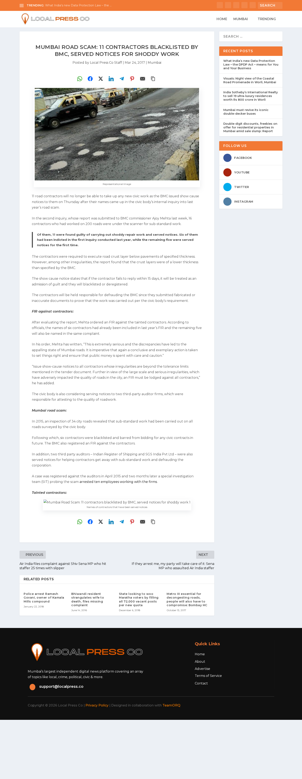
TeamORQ (171, 705)
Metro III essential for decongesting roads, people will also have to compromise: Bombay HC (187, 599)
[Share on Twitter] (100, 78)
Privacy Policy (96, 705)
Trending (267, 19)
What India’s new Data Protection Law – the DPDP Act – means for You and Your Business (250, 64)
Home (222, 19)
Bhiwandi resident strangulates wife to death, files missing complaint (87, 599)
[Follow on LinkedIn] (259, 705)
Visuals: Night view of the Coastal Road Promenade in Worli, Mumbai (249, 80)
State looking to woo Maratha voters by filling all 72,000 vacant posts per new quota (139, 599)
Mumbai (240, 19)
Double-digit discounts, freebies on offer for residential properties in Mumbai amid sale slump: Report (250, 127)
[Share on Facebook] (90, 78)
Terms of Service (208, 676)
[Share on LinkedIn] (111, 78)
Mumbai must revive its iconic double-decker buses (246, 111)
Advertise (202, 669)
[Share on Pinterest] (132, 78)
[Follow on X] (241, 705)
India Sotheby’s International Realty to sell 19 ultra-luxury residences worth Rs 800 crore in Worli (250, 96)
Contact (201, 683)
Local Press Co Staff (106, 63)
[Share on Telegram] (121, 78)
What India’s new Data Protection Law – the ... (78, 5)
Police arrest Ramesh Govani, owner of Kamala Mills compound (44, 597)
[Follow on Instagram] (250, 705)
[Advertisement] (123, 748)
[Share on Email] (142, 78)
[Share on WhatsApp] (79, 78)
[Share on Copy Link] (153, 78)
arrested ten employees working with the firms (118, 482)
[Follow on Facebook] (232, 705)
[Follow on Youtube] (268, 705)
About (200, 662)
